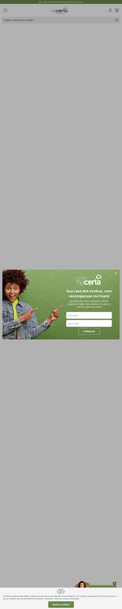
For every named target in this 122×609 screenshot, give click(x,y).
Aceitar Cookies (61, 604)
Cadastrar (89, 331)
